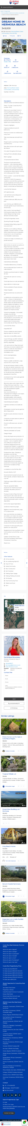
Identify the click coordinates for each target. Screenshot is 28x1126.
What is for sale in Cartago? (10, 951)
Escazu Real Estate (8, 994)
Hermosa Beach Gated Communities (10, 13)
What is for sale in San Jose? (10, 962)
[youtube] (15, 1095)
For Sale (4, 18)
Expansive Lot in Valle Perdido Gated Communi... (12, 920)
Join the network (9, 1090)
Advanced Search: (7, 1106)
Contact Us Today (9, 1113)
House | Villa (7, 11)
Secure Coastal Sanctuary (11, 884)
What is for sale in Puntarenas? (11, 960)
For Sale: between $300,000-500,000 (13, 973)
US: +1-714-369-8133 (10, 1085)
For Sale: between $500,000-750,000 (12, 975)
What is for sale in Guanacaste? (11, 953)
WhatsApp (14, 708)
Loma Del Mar (21, 13)
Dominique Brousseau (12, 657)
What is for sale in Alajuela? (10, 949)
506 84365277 (9, 663)
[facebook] (4, 1095)
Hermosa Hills (6, 805)
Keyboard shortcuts (13, 628)
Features (5, 552)
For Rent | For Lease (8, 1104)
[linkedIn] (12, 1095)
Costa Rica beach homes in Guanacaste (13, 992)
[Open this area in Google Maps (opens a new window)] (6, 628)
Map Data (19, 628)
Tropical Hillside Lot (9, 774)
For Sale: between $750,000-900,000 (13, 977)
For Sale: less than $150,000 (10, 969)
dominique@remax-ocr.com (13, 665)
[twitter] (8, 1095)
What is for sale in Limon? (9, 958)
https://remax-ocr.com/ (12, 666)
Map (5, 596)
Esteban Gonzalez (10, 751)
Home (2, 11)
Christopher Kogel (10, 786)
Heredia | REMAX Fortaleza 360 (11, 1046)
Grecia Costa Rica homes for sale (11, 996)
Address (5, 81)
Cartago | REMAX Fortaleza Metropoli (12, 1072)
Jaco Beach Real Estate (9, 987)
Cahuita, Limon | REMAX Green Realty (13, 1074)
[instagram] (19, 1095)
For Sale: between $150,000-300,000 (12, 971)
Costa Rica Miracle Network (10, 998)
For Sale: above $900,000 (10, 979)
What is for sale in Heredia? (10, 956)
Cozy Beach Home (8, 846)
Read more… (7, 543)
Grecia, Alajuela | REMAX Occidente (12, 1051)
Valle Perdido (6, 915)
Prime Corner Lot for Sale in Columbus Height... (12, 738)
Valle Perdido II (6, 880)
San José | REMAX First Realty (11, 1048)
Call (14, 703)
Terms (23, 628)
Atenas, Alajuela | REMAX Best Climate (13, 1014)
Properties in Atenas (8, 989)
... (10, 746)
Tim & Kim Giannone (10, 860)
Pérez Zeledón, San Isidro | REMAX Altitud (14, 1070)
